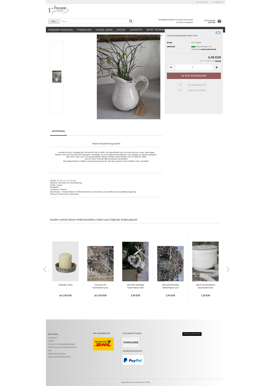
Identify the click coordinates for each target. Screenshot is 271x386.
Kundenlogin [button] (203, 2)
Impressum (52, 338)
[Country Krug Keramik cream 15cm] (128, 77)
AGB (50, 350)
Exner (160, 36)
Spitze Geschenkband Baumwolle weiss (205, 286)
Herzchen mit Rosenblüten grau (100, 286)
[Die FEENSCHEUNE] (135, 10)
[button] (171, 67)
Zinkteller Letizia (65, 285)
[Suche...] (130, 21)
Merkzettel (218, 2)
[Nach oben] (263, 381)
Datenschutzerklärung (57, 354)
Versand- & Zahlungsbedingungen (61, 344)
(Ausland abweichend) (208, 49)
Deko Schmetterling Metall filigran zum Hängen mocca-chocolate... (170, 286)
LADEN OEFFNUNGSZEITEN (59, 357)
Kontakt (51, 341)
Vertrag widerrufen (192, 334)
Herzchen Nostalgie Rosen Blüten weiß (135, 286)
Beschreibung (58, 131)
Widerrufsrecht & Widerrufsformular (62, 347)
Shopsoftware (126, 382)
